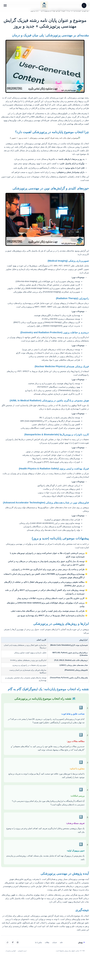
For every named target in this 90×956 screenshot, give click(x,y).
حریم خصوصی (22, 951)
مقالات (47, 942)
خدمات (54, 942)
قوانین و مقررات (10, 951)
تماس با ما (38, 942)
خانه (61, 942)
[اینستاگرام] (18, 942)
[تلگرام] (12, 942)
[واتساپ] (7, 942)
